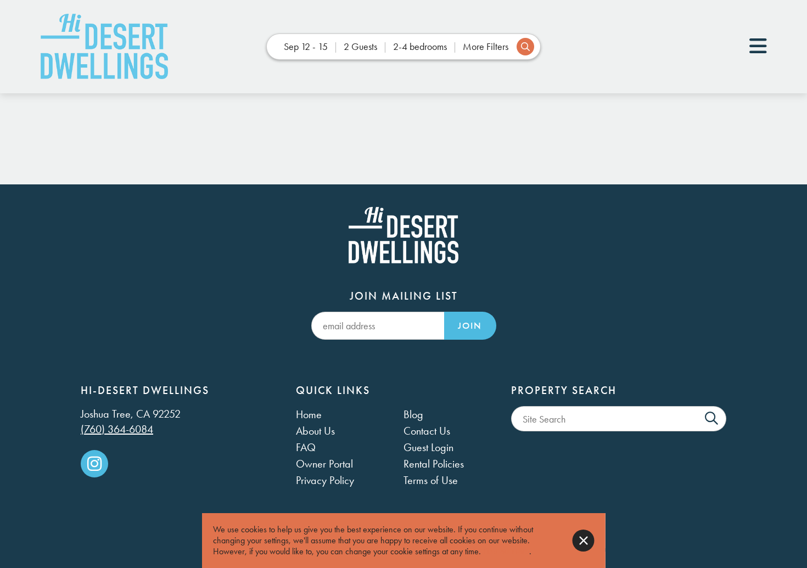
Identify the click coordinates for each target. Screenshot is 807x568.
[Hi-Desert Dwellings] (104, 47)
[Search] (711, 418)
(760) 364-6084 (117, 429)
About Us (315, 430)
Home (309, 414)
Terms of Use (431, 480)
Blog (413, 414)
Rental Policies (434, 463)
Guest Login (428, 447)
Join (470, 325)
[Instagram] (94, 463)
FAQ (306, 447)
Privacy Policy (325, 480)
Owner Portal (324, 463)
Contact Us (427, 430)
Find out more (506, 551)
